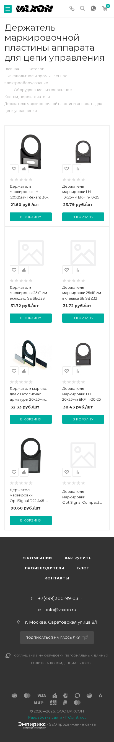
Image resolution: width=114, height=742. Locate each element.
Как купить (78, 558)
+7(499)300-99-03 (58, 598)
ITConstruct (75, 717)
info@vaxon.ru (61, 609)
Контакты (57, 578)
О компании (37, 558)
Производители (44, 568)
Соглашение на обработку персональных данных (61, 655)
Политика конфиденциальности (61, 663)
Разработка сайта (45, 717)
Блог (83, 568)
